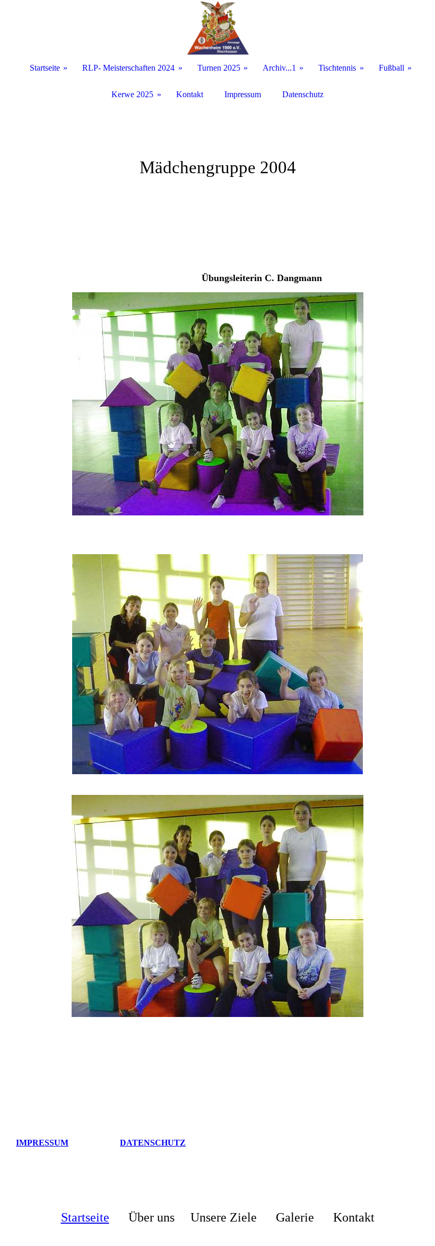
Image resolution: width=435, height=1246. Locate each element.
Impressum (242, 94)
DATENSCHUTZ (153, 1142)
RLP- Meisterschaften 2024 (128, 67)
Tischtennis (337, 67)
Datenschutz (303, 94)
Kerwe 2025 (132, 94)
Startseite (85, 1217)
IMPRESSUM (42, 1142)
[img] (217, 28)
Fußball (391, 67)
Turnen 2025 (218, 67)
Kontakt (189, 94)
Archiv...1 (279, 67)
